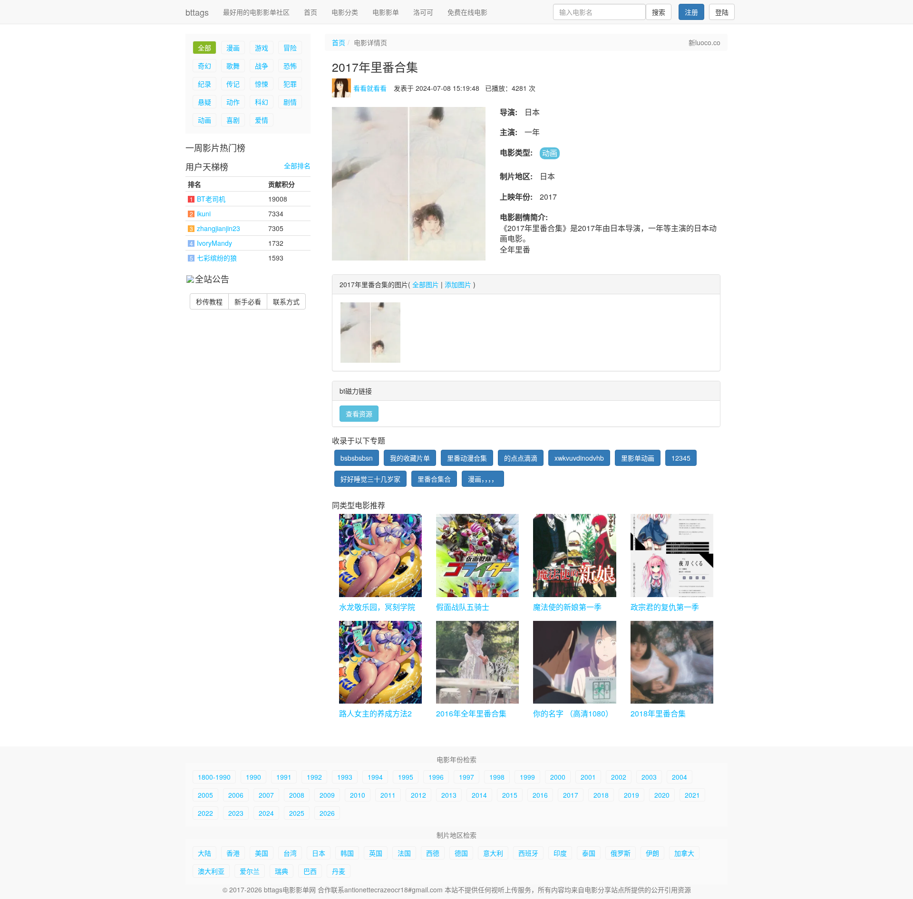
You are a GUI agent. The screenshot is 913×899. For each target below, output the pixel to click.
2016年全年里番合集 (471, 713)
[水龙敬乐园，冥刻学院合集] (380, 555)
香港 (233, 853)
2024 (266, 813)
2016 (540, 795)
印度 (560, 853)
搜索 (658, 12)
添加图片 (458, 284)
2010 (357, 795)
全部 (204, 47)
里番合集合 (434, 478)
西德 (432, 853)
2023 (235, 813)
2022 (205, 813)
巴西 (310, 871)
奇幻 (204, 65)
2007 (266, 795)
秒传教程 (209, 301)
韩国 (347, 853)
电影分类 (344, 12)
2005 (205, 795)
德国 (461, 853)
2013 (448, 795)
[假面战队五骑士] (477, 555)
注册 (691, 12)
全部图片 (425, 284)
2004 (679, 777)
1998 (497, 777)
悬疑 (204, 101)
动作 (233, 101)
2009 (327, 795)
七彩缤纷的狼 (217, 257)
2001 (588, 777)
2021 (692, 795)
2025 (296, 813)
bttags (197, 12)
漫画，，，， (483, 478)
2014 (479, 795)
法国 (404, 853)
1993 (344, 777)
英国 (375, 853)
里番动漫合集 (467, 458)
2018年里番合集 (658, 713)
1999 (527, 777)
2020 (662, 795)
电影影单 (385, 12)
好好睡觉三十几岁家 (370, 478)
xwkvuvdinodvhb (579, 458)
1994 (375, 777)
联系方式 (286, 301)
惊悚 (261, 83)
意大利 (493, 853)
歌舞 (233, 65)
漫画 (233, 47)
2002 (618, 777)
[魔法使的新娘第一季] (574, 555)
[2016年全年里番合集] (477, 662)
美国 (261, 853)
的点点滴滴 (520, 458)
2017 (570, 795)
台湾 (290, 853)
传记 (233, 83)
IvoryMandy (214, 243)
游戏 (261, 47)
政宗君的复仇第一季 (665, 606)
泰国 (588, 853)
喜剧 (233, 120)
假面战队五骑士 (462, 606)
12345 (680, 458)
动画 (204, 120)
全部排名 (297, 165)
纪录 (204, 83)
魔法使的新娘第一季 (567, 606)
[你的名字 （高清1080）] (574, 662)
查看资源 (359, 413)
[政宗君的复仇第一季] (672, 555)
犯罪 (290, 83)
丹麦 (338, 871)
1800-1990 (214, 777)
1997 (466, 777)
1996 (436, 777)
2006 (235, 795)
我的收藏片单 (410, 458)
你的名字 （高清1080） (573, 713)
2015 (509, 795)
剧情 (290, 101)
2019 (631, 795)
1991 (283, 777)
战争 (261, 65)
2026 (327, 813)
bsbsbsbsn (356, 458)
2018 (601, 795)
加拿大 (684, 853)
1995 (405, 777)
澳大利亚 (211, 871)
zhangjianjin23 (218, 228)
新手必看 (247, 301)
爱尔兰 (250, 871)
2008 (296, 795)
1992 (314, 777)
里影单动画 (637, 458)
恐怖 (290, 65)
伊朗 (652, 853)
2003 (649, 777)
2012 (418, 795)
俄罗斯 (621, 853)
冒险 (290, 47)
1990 (253, 777)
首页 (310, 12)
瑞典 (281, 871)
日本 (318, 853)
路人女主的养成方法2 (375, 713)
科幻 (261, 101)
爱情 (261, 120)
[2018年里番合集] (672, 662)
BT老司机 (211, 198)
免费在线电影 (467, 12)
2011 (388, 795)
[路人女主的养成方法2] (380, 662)
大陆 (204, 853)
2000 (557, 777)
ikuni (204, 213)
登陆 (721, 12)
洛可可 (423, 12)
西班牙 (528, 853)
